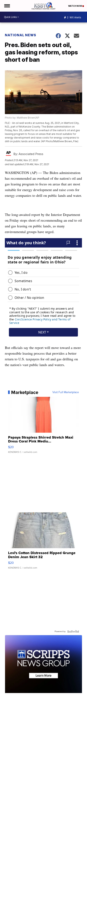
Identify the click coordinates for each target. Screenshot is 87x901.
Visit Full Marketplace (65, 392)
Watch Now (75, 6)
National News (20, 35)
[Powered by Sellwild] (73, 631)
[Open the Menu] (7, 6)
